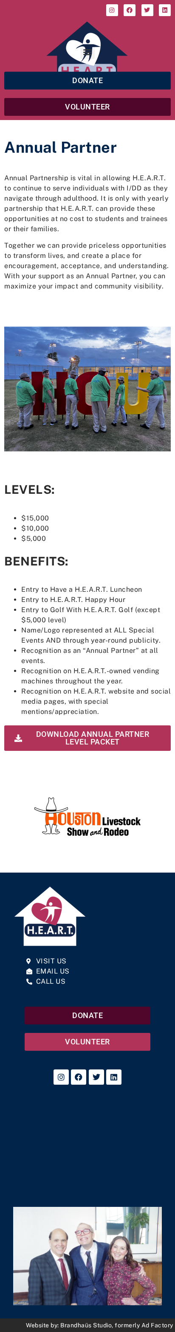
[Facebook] (129, 10)
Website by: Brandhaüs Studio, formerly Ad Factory (99, 1325)
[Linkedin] (165, 10)
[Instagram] (112, 10)
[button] (87, 52)
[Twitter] (147, 10)
